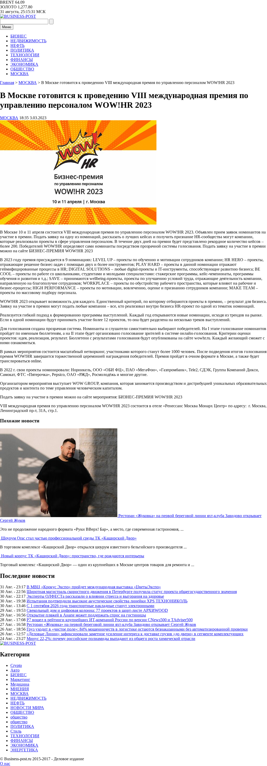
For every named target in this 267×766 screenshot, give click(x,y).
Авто (15, 670)
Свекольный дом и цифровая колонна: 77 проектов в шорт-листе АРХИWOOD (97, 610)
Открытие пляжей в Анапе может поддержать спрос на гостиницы (86, 615)
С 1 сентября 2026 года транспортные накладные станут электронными (90, 605)
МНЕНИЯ (19, 689)
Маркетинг (20, 679)
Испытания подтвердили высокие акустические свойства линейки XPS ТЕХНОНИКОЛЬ (107, 601)
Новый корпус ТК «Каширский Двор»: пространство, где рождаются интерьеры (72, 556)
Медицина (19, 684)
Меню (6, 27)
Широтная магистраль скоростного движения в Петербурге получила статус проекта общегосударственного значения (132, 591)
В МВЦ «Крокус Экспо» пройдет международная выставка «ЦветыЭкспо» (94, 587)
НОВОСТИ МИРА (27, 707)
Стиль (15, 731)
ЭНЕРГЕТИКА (24, 750)
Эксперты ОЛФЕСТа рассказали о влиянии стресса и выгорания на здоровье (95, 596)
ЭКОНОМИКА (24, 64)
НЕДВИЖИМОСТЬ (28, 41)
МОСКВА (19, 73)
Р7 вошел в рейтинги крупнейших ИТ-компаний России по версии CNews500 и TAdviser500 (110, 620)
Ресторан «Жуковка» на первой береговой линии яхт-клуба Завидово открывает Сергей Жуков (111, 624)
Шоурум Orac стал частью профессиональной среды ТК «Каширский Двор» (69, 538)
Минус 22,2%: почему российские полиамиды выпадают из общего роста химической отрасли (111, 638)
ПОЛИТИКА (22, 50)
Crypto (16, 665)
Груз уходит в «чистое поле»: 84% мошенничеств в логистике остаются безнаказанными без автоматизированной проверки (137, 629)
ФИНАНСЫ (21, 59)
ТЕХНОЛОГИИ (24, 55)
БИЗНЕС (18, 36)
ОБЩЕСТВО (22, 69)
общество (18, 717)
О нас (5, 763)
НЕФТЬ (17, 45)
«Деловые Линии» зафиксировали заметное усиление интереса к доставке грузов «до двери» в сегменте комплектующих (135, 634)
